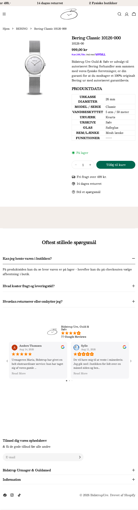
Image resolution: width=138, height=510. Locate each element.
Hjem (6, 28)
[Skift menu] (4, 14)
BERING (22, 28)
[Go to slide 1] (66, 380)
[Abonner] (79, 457)
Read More (19, 373)
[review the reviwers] (63, 348)
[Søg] (119, 14)
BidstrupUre (99, 495)
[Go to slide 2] (69, 380)
